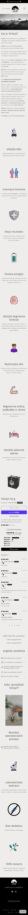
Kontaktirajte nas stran (14, 901)
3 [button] (14, 625)
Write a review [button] (14, 549)
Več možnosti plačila (14, 516)
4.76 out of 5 (18, 532)
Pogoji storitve (11, 912)
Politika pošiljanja (18, 912)
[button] (3, 8)
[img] (4, 559)
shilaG (7, 909)
